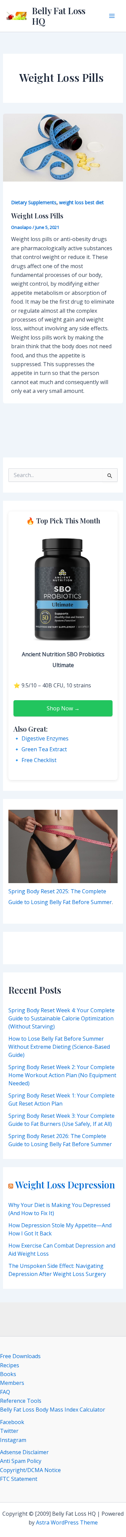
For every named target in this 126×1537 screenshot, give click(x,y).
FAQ (5, 1392)
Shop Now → (63, 708)
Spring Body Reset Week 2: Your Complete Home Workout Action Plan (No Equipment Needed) (62, 1075)
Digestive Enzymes (45, 738)
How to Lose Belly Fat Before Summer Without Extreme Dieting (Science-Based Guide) (59, 1047)
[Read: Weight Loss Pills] (63, 147)
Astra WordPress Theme (67, 1522)
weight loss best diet (81, 202)
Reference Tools (20, 1400)
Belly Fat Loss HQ (58, 16)
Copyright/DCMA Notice (30, 1470)
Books (8, 1374)
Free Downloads (20, 1356)
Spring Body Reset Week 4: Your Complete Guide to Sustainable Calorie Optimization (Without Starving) (61, 1018)
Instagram (13, 1440)
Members (12, 1383)
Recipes (9, 1365)
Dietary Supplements (33, 202)
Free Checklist (39, 760)
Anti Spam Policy (20, 1461)
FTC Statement (18, 1479)
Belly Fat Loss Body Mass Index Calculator (52, 1409)
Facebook (12, 1422)
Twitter (9, 1431)
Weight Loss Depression (65, 1185)
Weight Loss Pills (37, 215)
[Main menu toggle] (111, 15)
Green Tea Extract (44, 749)
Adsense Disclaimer (24, 1452)
